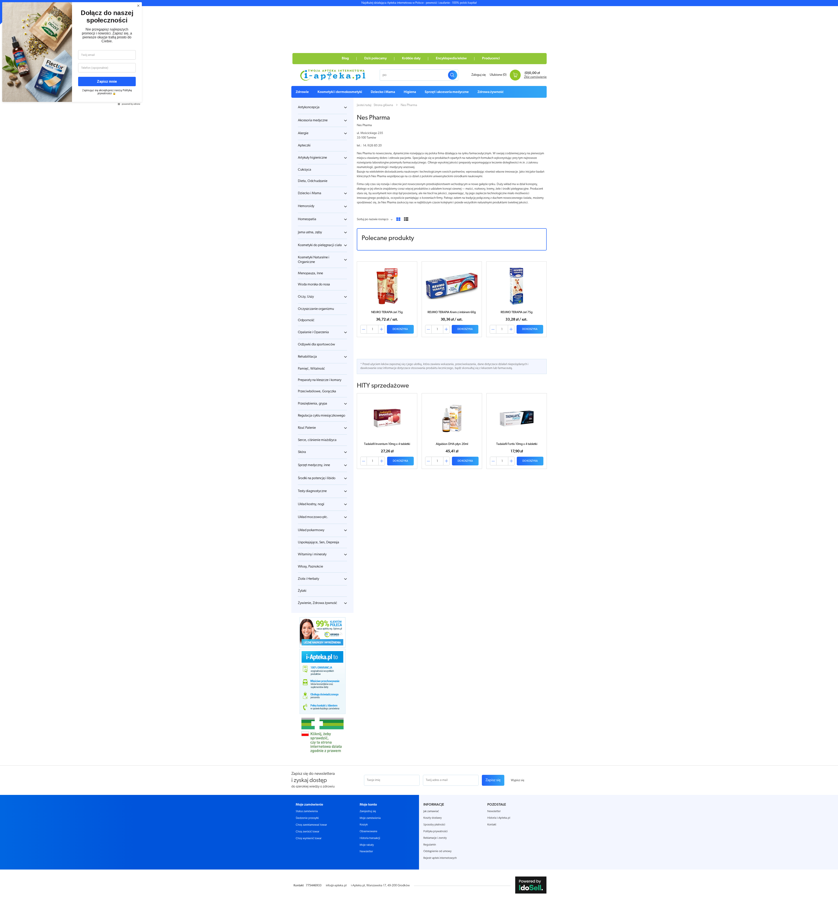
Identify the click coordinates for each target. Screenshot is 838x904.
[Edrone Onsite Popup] (419, 452)
